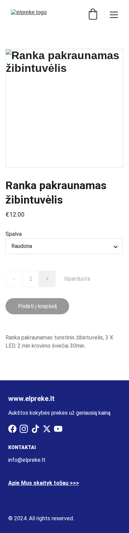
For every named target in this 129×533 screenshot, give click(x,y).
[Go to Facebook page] (12, 429)
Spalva (14, 234)
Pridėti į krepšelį (37, 306)
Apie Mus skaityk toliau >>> (43, 483)
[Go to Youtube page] (58, 429)
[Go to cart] (93, 14)
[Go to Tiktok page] (35, 429)
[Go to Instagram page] (24, 429)
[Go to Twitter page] (47, 429)
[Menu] (114, 15)
